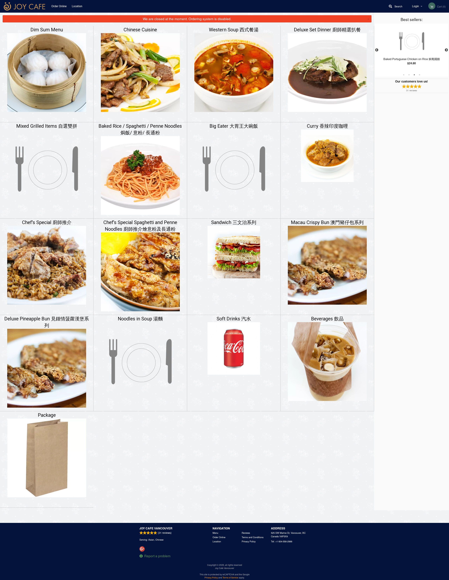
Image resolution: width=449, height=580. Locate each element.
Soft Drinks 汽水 (234, 319)
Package (47, 415)
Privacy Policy (249, 541)
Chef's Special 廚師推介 (47, 222)
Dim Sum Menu (47, 30)
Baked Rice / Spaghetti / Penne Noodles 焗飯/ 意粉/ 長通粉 (140, 129)
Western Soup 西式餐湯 (234, 30)
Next (446, 50)
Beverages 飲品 (327, 319)
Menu (215, 532)
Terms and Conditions (252, 537)
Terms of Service (230, 577)
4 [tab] (419, 75)
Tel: (281, 541)
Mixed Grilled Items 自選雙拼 (46, 126)
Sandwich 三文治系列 (233, 222)
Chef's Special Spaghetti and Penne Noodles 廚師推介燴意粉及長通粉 (140, 226)
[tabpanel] (411, 48)
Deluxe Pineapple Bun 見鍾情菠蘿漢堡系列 (46, 322)
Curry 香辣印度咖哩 (327, 126)
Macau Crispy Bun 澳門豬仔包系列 (327, 222)
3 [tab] (414, 75)
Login (415, 6)
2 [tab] (409, 75)
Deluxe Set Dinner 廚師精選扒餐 (327, 30)
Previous (376, 50)
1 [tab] (404, 75)
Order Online (59, 6)
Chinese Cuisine (140, 30)
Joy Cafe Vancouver (155, 528)
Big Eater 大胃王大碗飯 (234, 126)
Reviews (246, 532)
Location (77, 6)
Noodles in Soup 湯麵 (140, 319)
